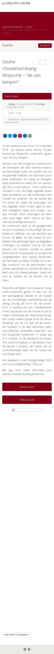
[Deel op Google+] (15, 136)
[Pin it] (20, 136)
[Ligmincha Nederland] (18, 3)
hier (10, 370)
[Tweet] (10, 136)
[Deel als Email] (30, 136)
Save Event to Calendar (15, 635)
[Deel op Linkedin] (25, 136)
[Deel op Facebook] (5, 136)
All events (45, 45)
